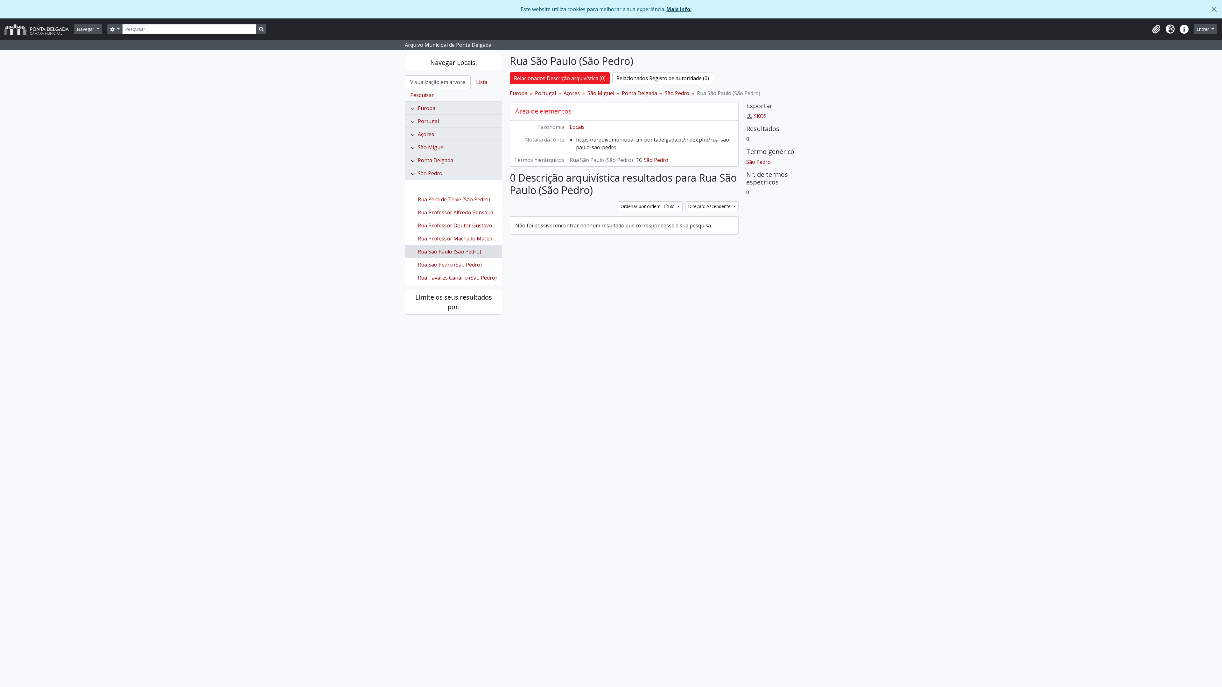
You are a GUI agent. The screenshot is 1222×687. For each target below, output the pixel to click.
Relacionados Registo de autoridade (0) (662, 78)
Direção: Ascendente (710, 206)
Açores (426, 134)
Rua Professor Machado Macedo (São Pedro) (471, 238)
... (419, 186)
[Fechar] (1214, 9)
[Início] (39, 29)
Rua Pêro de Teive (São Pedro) (454, 199)
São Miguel (431, 147)
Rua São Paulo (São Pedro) (449, 251)
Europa (426, 108)
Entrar (1203, 29)
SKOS (760, 116)
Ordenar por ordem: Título (648, 206)
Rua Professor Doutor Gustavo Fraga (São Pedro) (477, 225)
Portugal (428, 121)
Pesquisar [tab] (422, 95)
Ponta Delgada (435, 160)
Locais (577, 126)
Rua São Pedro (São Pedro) (450, 264)
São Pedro (430, 173)
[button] (1156, 29)
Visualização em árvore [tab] (437, 82)
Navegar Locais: (453, 62)
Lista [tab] (482, 82)
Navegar (86, 29)
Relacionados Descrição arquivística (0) (560, 78)
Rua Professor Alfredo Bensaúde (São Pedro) (471, 212)
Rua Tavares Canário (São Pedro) (457, 277)
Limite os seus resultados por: (453, 302)
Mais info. (679, 9)
